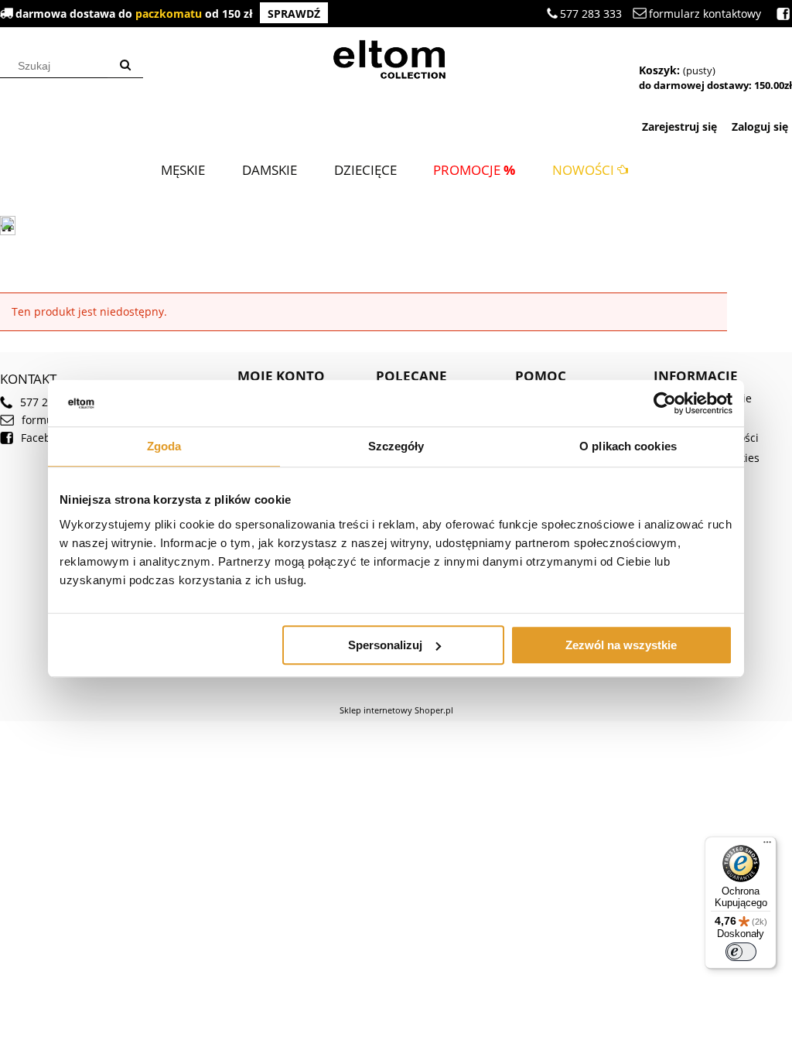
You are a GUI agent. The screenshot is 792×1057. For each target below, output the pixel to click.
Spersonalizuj (385, 645)
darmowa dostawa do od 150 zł (167, 13)
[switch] (740, 951)
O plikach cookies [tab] (628, 446)
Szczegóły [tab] (396, 446)
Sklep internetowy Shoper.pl (396, 710)
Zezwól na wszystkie (621, 645)
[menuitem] (183, 170)
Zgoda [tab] (164, 446)
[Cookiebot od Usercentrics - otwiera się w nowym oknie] (664, 403)
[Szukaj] (125, 65)
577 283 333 (591, 13)
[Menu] (767, 845)
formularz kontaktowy (705, 13)
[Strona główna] (395, 57)
